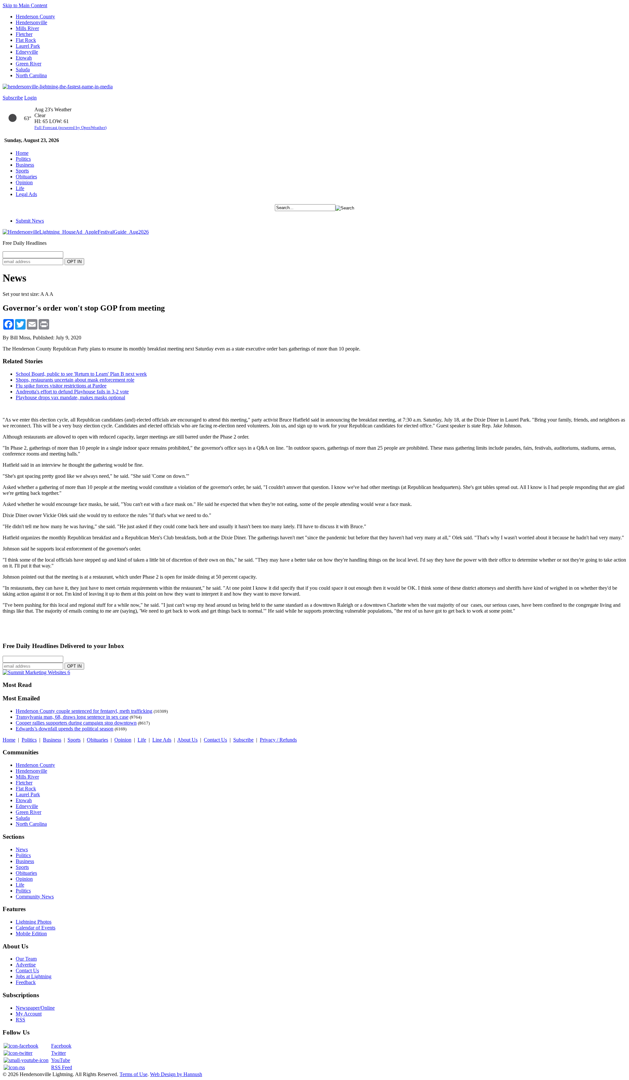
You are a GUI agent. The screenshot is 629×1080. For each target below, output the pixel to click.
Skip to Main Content (25, 5)
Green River (28, 63)
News (22, 849)
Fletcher (24, 34)
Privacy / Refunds (278, 740)
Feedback (26, 982)
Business (25, 165)
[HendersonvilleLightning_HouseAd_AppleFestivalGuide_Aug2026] (76, 232)
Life (20, 188)
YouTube (60, 1060)
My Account (29, 1014)
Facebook (61, 1046)
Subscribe (13, 97)
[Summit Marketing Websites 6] (36, 672)
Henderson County (35, 16)
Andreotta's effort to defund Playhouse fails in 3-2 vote (72, 391)
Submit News (30, 221)
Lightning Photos (33, 922)
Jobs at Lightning (33, 976)
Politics (23, 159)
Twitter (58, 1053)
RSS (20, 1019)
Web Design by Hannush (176, 1074)
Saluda (23, 69)
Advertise (26, 964)
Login (30, 97)
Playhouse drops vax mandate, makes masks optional (70, 397)
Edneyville (27, 52)
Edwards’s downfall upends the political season (64, 728)
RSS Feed (61, 1067)
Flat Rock (26, 40)
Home (22, 153)
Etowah (24, 58)
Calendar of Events (35, 927)
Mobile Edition (31, 933)
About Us (187, 740)
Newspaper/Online (35, 1008)
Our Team (26, 959)
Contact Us (215, 740)
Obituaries (26, 176)
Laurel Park (28, 46)
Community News (35, 896)
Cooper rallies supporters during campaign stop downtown (76, 723)
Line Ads (161, 740)
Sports (22, 170)
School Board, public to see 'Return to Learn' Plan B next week (81, 374)
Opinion (24, 182)
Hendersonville (31, 22)
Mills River (27, 28)
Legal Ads (26, 194)
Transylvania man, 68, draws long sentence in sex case (72, 717)
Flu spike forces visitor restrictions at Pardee (61, 385)
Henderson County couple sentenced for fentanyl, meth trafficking (84, 711)
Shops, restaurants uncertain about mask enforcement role (75, 380)
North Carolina (31, 75)
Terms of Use (133, 1074)
